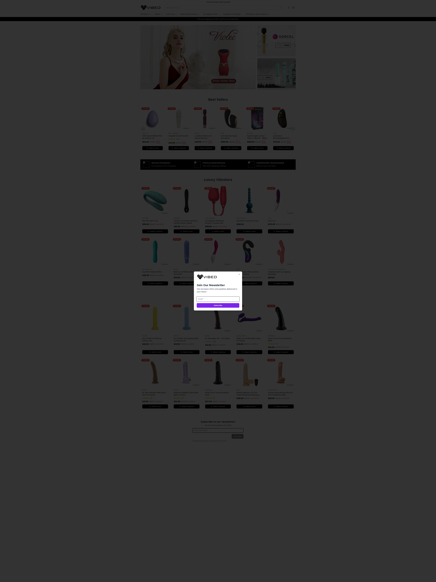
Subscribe (218, 305)
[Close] (239, 274)
